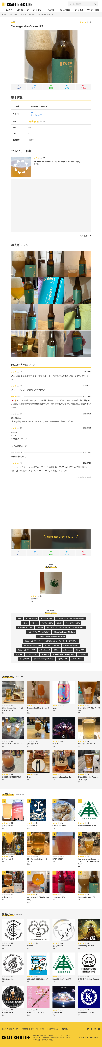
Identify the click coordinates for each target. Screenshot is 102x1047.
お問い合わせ (53, 1029)
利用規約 (25, 1029)
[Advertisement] (51, 501)
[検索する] (95, 3)
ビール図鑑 (13, 15)
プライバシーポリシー (38, 1029)
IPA (21, 15)
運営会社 (65, 1029)
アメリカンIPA (29, 15)
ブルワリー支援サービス (10, 1029)
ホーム (4, 15)
